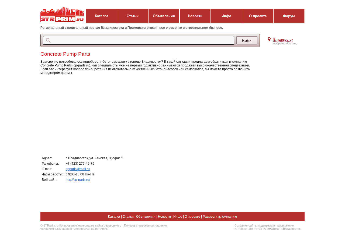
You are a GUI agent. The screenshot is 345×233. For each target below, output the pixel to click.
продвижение (285, 225)
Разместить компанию (220, 216)
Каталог (101, 16)
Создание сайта (245, 225)
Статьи (133, 16)
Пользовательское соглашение (145, 225)
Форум (289, 16)
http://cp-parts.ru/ (78, 180)
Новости (195, 16)
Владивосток (283, 39)
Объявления (164, 16)
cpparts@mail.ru (78, 169)
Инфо (226, 16)
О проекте (258, 16)
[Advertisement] (148, 115)
